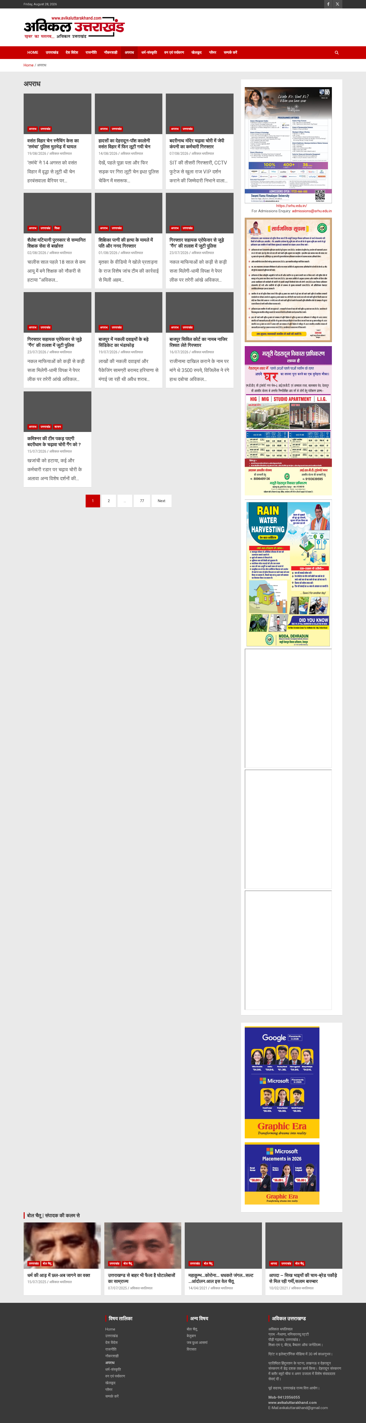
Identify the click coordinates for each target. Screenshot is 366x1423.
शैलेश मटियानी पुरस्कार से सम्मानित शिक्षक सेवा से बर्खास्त (56, 243)
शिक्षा (57, 228)
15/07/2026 (36, 451)
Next (161, 501)
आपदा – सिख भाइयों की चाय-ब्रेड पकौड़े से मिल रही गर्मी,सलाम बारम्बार (303, 1278)
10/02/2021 (278, 1288)
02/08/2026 (36, 253)
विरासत (191, 1349)
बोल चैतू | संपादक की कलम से (53, 1215)
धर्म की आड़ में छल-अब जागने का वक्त (58, 1275)
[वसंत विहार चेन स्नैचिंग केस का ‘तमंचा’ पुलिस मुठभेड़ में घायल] (57, 113)
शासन (58, 426)
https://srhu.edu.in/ (291, 206)
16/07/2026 (179, 352)
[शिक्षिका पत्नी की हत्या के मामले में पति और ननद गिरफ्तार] (129, 213)
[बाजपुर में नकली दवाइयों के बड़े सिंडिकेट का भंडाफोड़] (129, 312)
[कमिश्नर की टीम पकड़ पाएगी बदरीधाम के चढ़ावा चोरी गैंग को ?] (57, 411)
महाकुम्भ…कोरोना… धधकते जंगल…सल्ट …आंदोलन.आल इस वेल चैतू (221, 1278)
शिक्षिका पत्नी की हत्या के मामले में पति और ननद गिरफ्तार (126, 243)
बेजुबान (191, 1336)
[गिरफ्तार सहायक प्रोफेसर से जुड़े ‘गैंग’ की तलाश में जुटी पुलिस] (200, 213)
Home (32, 52)
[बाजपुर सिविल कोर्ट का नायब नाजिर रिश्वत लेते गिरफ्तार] (200, 312)
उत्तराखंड (52, 52)
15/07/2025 (36, 1282)
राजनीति (91, 52)
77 (142, 501)
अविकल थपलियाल (60, 154)
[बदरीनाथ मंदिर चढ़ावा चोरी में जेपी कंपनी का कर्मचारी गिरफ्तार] (200, 113)
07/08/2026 (179, 154)
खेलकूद (196, 52)
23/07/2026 (179, 253)
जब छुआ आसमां (197, 1342)
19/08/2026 (36, 154)
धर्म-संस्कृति (149, 52)
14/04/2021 (197, 1288)
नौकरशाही (110, 52)
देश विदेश (72, 52)
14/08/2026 (108, 154)
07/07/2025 (117, 1288)
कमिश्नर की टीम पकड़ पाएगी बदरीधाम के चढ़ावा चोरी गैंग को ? (54, 442)
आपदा (274, 1263)
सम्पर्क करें (230, 52)
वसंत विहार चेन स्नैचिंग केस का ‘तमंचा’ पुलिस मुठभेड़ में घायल (53, 144)
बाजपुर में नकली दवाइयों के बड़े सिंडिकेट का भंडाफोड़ (124, 342)
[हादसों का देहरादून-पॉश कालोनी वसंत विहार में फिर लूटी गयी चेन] (129, 113)
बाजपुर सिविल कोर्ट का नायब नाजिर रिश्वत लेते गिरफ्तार (198, 342)
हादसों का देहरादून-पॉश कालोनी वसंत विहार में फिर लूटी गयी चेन (124, 144)
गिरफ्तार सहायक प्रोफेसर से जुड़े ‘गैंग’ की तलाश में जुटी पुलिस (197, 243)
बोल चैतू (47, 1263)
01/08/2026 (108, 253)
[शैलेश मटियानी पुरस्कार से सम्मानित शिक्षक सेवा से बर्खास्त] (57, 213)
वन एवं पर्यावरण (174, 52)
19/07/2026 (108, 352)
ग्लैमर (212, 52)
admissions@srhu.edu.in (312, 211)
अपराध (129, 52)
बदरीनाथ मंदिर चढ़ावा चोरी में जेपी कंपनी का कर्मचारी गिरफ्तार (197, 144)
